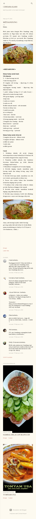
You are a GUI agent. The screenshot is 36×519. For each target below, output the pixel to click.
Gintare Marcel (22, 513)
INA (10, 330)
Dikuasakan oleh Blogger (19, 510)
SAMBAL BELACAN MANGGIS (16, 434)
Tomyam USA (9, 494)
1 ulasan (10, 438)
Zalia (10, 315)
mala (10, 260)
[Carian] (32, 3)
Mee (8, 250)
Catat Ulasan (7, 357)
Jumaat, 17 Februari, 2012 (16, 272)
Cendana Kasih (10, 7)
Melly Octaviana (14, 342)
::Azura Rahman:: (14, 292)
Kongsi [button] (5, 248)
